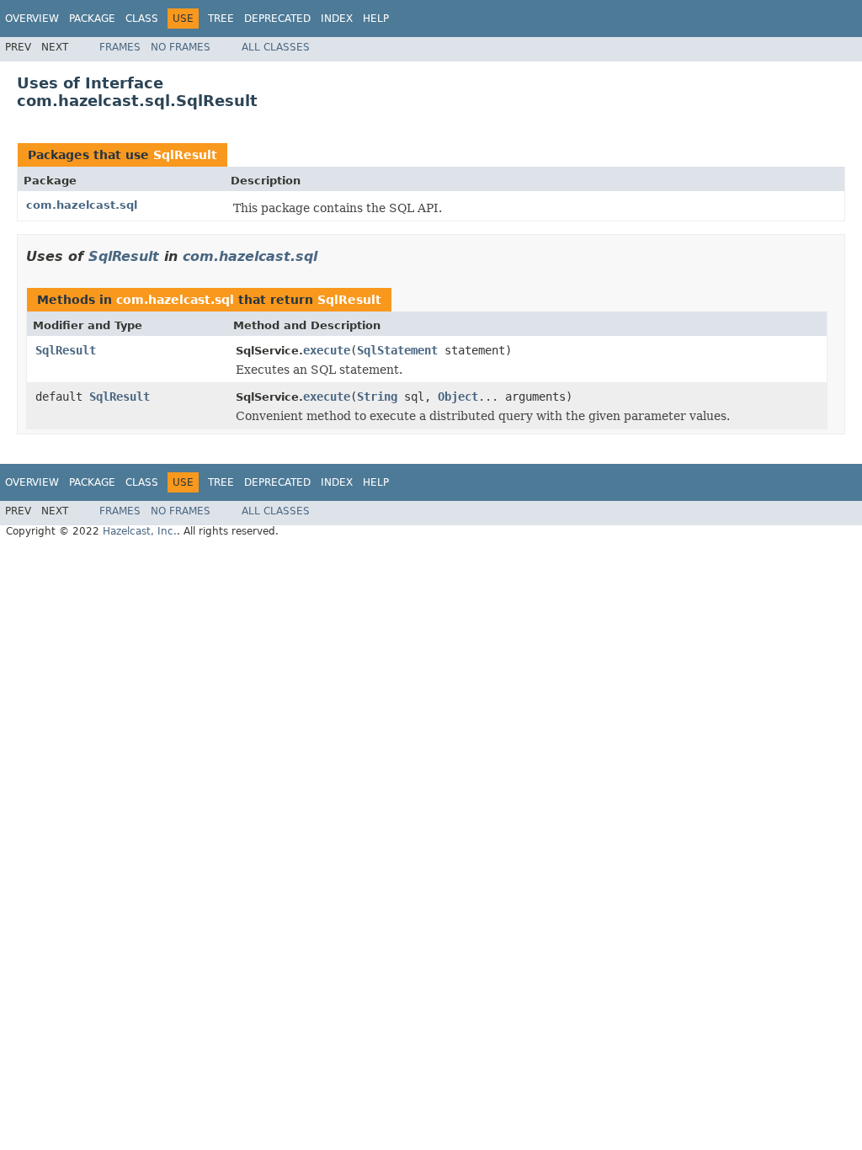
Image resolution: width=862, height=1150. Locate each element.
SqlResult (185, 155)
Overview (32, 18)
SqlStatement (397, 350)
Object (458, 396)
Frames (120, 47)
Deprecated (277, 18)
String (377, 396)
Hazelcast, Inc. (140, 531)
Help (376, 18)
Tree (221, 18)
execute (326, 350)
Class (141, 18)
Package (92, 18)
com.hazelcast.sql (81, 205)
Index (337, 18)
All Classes (276, 47)
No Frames (180, 47)
